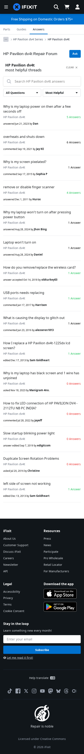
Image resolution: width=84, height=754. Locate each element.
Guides (21, 29)
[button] (56, 7)
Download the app (59, 584)
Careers (8, 558)
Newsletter (10, 565)
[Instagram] (34, 691)
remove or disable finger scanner (29, 187)
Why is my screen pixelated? (24, 161)
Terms (7, 604)
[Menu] (6, 7)
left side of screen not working (27, 483)
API (5, 571)
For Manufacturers (56, 571)
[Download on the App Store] (60, 594)
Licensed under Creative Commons (42, 739)
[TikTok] (9, 691)
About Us (9, 538)
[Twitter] (26, 691)
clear (70, 67)
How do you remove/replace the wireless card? (39, 267)
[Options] (6, 39)
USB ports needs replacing (23, 292)
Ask (75, 53)
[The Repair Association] (74, 691)
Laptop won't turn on (19, 242)
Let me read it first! (20, 658)
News (47, 545)
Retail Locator (53, 565)
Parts (6, 29)
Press (47, 538)
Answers (38, 29)
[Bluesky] (58, 691)
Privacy (8, 598)
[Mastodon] (50, 691)
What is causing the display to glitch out (34, 318)
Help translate (39, 678)
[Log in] (77, 7)
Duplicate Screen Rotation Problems (31, 458)
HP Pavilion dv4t (59, 39)
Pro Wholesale (53, 558)
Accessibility (11, 591)
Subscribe (42, 650)
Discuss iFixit (12, 552)
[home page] (25, 7)
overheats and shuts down (23, 136)
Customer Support (15, 545)
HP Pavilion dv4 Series (28, 39)
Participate (51, 552)
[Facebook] (17, 691)
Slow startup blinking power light (29, 433)
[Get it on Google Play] (60, 607)
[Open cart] (67, 7)
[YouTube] (42, 691)
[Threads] (66, 691)
